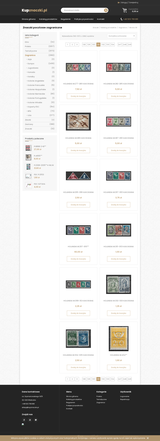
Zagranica (123, 27)
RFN (29, 111)
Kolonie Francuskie (36, 85)
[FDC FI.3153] (28, 176)
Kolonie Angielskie (36, 80)
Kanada (31, 72)
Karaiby (31, 76)
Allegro (30, 420)
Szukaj (106, 10)
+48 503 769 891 (130, 19)
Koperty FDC (33, 106)
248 (124, 44)
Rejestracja (125, 399)
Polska (28, 46)
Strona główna (29, 19)
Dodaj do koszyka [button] (78, 96)
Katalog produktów (48, 19)
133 (107, 44)
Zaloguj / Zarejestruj (129, 2)
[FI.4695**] (28, 157)
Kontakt (100, 19)
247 (120, 44)
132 (103, 44)
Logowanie (124, 396)
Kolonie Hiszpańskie (37, 89)
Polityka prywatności (83, 19)
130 (93, 44)
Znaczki (96, 27)
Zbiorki (28, 120)
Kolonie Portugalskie (37, 98)
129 (89, 44)
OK (147, 438)
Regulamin (66, 19)
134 (112, 44)
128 (84, 44)
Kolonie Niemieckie (36, 93)
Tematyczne (31, 51)
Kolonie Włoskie (35, 102)
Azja (30, 59)
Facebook (24, 420)
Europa (31, 63)
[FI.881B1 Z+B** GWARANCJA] (28, 148)
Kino (27, 42)
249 (129, 44)
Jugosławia (33, 68)
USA (29, 115)
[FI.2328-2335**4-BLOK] (28, 166)
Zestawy (29, 124)
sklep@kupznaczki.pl (30, 407)
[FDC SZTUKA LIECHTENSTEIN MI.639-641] (28, 185)
